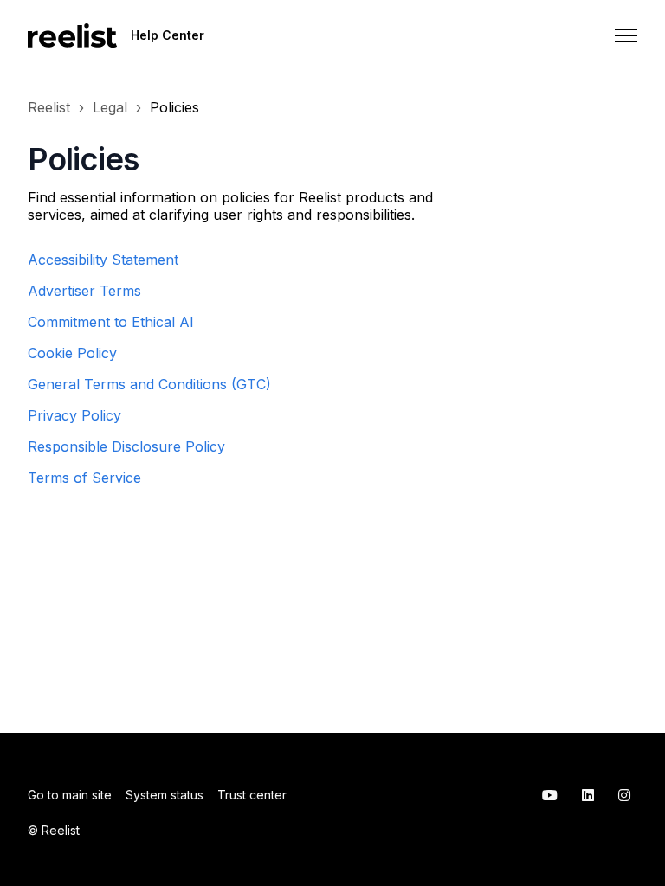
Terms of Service (84, 477)
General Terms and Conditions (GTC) (149, 384)
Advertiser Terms (84, 290)
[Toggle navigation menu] (626, 35)
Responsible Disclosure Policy (126, 446)
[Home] (72, 35)
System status (164, 794)
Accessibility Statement (103, 259)
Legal (110, 107)
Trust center (252, 794)
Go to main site (70, 794)
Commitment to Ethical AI (111, 322)
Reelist (49, 107)
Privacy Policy (74, 415)
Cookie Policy (72, 353)
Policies (174, 107)
